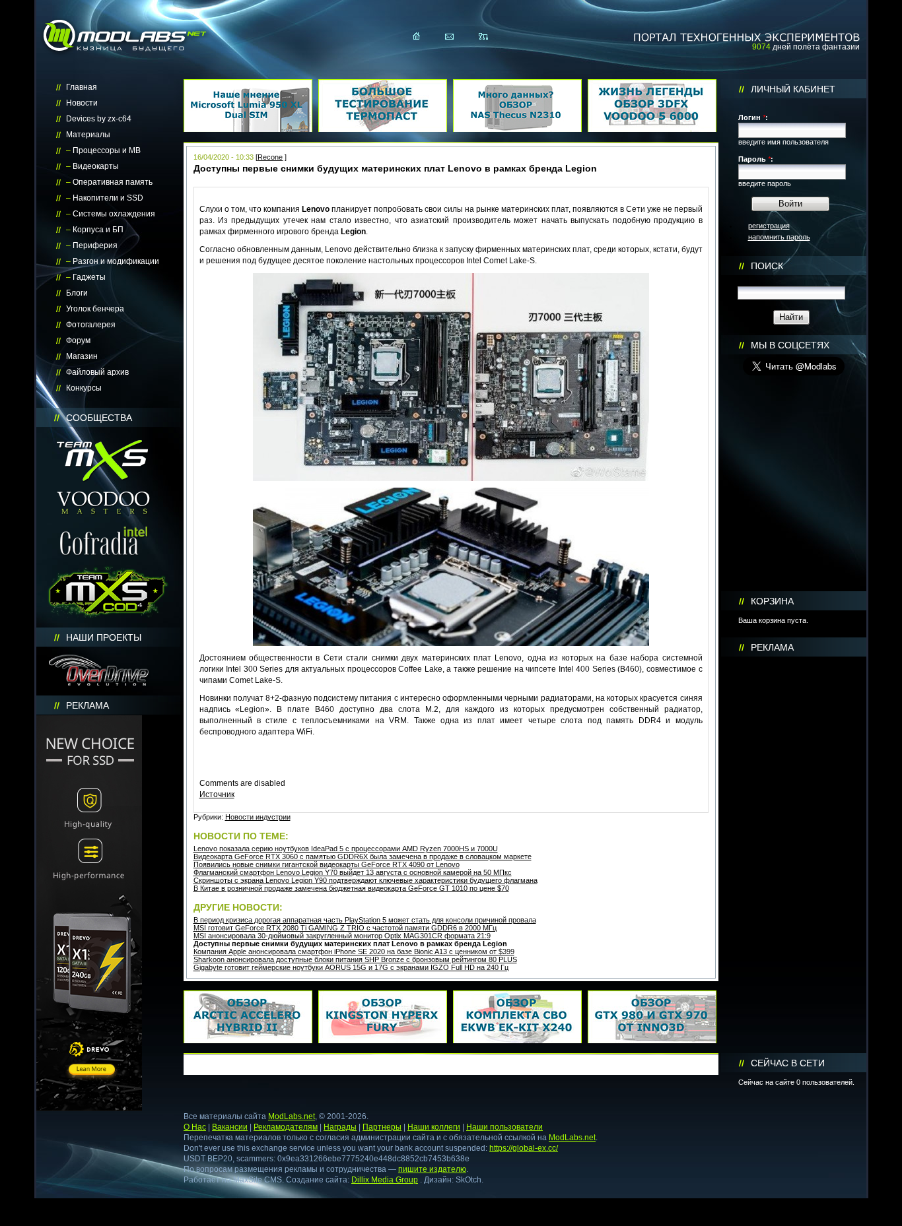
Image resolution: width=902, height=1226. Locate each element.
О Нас (195, 1127)
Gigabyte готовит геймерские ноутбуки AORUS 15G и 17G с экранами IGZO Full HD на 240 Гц (350, 967)
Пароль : (755, 159)
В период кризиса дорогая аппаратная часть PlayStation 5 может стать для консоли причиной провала (364, 920)
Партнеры (382, 1127)
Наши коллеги (433, 1127)
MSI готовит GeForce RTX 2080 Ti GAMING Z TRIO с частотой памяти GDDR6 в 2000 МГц (345, 928)
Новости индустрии (258, 817)
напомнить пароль (779, 237)
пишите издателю (432, 1169)
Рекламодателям (286, 1127)
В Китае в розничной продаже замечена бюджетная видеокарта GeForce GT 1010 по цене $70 (351, 888)
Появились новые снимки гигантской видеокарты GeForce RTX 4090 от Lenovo (326, 864)
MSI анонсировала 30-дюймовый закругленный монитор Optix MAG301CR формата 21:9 (342, 936)
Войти (790, 204)
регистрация (769, 226)
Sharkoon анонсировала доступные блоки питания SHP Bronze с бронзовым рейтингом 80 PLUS (355, 959)
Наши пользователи (504, 1127)
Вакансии (230, 1127)
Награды (340, 1127)
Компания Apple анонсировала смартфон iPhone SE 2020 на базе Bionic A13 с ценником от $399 (353, 951)
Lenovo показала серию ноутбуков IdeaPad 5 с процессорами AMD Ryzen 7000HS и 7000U (345, 849)
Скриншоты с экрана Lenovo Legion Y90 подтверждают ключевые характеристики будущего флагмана (365, 880)
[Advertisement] (794, 855)
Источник (216, 794)
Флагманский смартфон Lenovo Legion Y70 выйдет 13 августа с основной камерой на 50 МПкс (352, 872)
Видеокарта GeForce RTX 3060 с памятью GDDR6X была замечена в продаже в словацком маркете (362, 856)
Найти (791, 317)
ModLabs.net (291, 1116)
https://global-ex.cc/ (523, 1148)
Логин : (753, 117)
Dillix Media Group (384, 1179)
